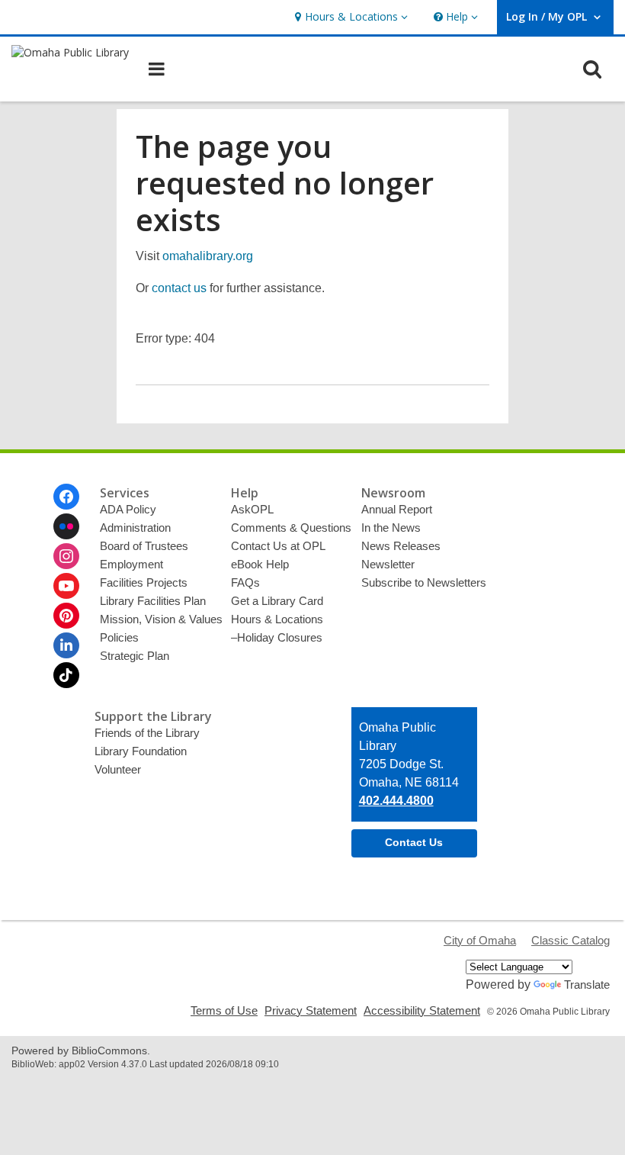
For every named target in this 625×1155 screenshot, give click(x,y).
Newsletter (388, 564)
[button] (349, 17)
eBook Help (260, 564)
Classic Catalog (570, 940)
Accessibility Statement (422, 1010)
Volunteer (118, 769)
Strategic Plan (134, 655)
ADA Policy (128, 509)
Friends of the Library (147, 732)
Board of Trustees (144, 545)
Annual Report (396, 509)
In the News (391, 527)
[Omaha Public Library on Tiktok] (66, 675)
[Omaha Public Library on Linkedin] (66, 645)
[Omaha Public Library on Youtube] (66, 586)
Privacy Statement (310, 1010)
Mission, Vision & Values (161, 619)
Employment (131, 564)
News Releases (401, 545)
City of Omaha (480, 940)
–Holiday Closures (276, 637)
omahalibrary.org (207, 255)
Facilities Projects (144, 582)
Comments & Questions (291, 527)
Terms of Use (224, 1010)
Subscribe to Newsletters (423, 582)
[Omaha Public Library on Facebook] (66, 497)
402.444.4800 (396, 800)
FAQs (245, 582)
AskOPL (252, 509)
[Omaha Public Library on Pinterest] (66, 616)
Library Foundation (141, 751)
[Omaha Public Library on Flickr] (66, 526)
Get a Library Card (277, 600)
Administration (135, 527)
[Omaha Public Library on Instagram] (66, 556)
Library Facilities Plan (153, 600)
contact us (179, 288)
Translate (587, 984)
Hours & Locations (277, 619)
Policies (119, 637)
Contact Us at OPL (278, 545)
